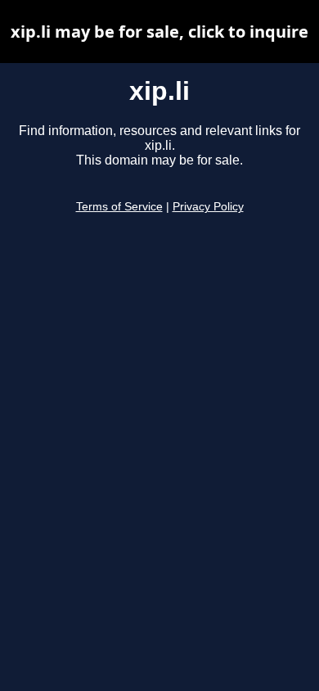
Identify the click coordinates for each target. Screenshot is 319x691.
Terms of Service (119, 207)
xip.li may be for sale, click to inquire (159, 31)
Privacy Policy (208, 207)
